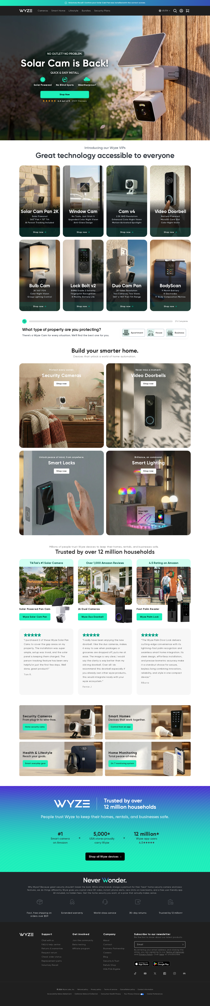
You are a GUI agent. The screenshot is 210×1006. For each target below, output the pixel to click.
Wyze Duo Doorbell (92, 616)
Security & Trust (111, 961)
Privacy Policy (145, 954)
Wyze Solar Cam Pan (35, 616)
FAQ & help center (51, 944)
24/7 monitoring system (122, 763)
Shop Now (65, 94)
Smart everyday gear (35, 763)
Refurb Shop (109, 965)
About (106, 940)
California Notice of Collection (86, 994)
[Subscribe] (182, 944)
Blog (105, 957)
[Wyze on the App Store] (142, 963)
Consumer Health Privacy (111, 994)
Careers (107, 952)
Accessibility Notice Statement (59, 994)
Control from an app (121, 727)
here (161, 954)
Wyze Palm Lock (149, 616)
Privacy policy (96, 989)
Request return (49, 952)
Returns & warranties (52, 948)
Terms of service (110, 989)
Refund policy (82, 989)
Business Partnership (114, 948)
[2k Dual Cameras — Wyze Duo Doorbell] (118, 610)
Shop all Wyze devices (103, 856)
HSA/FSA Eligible (111, 969)
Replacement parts (52, 961)
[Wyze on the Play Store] (161, 963)
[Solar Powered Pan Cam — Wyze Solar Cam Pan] (59, 610)
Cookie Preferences (155, 994)
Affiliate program (81, 948)
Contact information (145, 989)
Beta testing (79, 944)
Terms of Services (175, 952)
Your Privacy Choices (132, 994)
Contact (107, 944)
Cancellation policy (127, 989)
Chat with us (48, 940)
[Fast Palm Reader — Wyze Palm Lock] (177, 610)
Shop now (61, 383)
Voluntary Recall (50, 965)
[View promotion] (105, 78)
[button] (175, 11)
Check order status (52, 957)
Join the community (82, 940)
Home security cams (35, 727)
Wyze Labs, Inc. (69, 989)
